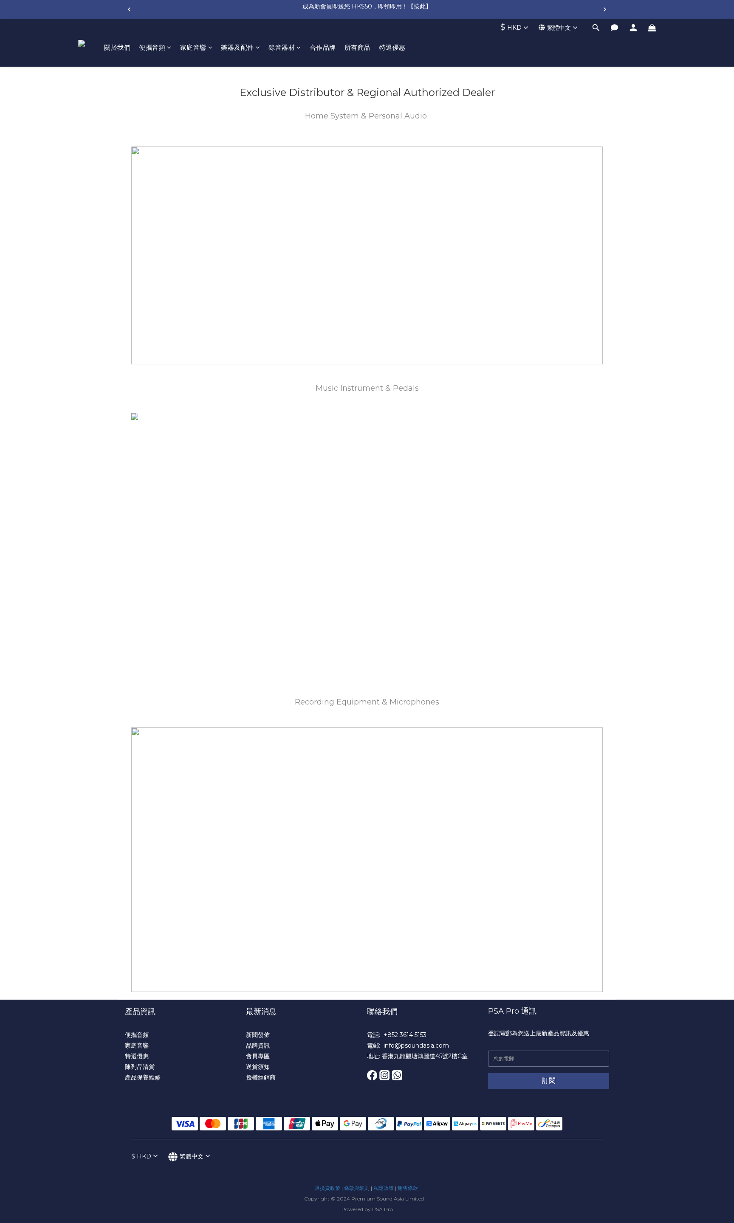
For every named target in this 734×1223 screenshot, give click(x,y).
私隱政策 (383, 1188)
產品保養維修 (143, 1077)
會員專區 (258, 1056)
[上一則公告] (129, 9)
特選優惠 (392, 47)
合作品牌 (323, 47)
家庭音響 (193, 47)
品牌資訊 (258, 1045)
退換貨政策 (327, 1188)
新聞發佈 (258, 1035)
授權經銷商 (261, 1077)
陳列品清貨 (140, 1067)
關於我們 (117, 47)
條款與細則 (357, 1188)
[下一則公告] (605, 9)
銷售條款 (408, 1188)
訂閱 (549, 1080)
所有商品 (357, 47)
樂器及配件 (237, 47)
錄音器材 (281, 47)
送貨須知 (258, 1067)
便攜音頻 (152, 47)
